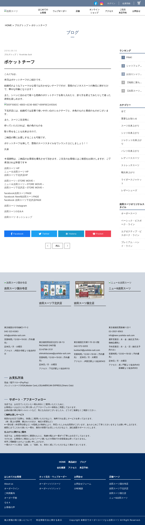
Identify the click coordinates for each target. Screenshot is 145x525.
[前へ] (48, 246)
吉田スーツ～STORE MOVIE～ (19, 180)
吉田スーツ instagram (15, 205)
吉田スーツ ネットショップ (18, 217)
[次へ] (67, 246)
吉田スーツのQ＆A (13, 211)
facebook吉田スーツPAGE (18, 193)
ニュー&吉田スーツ (120, 288)
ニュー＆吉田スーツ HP (16, 171)
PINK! (129, 57)
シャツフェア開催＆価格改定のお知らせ (135, 65)
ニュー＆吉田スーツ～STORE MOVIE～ (24, 184)
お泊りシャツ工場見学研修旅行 (135, 74)
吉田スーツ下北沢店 (50, 303)
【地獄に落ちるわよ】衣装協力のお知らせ (135, 82)
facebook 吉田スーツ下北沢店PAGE (22, 200)
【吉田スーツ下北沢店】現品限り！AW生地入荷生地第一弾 (135, 90)
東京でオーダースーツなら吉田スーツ (101, 520)
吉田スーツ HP (11, 168)
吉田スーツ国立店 (84, 303)
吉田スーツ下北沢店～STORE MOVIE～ (24, 187)
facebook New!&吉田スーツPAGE (21, 196)
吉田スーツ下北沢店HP (16, 175)
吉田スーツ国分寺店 (15, 288)
